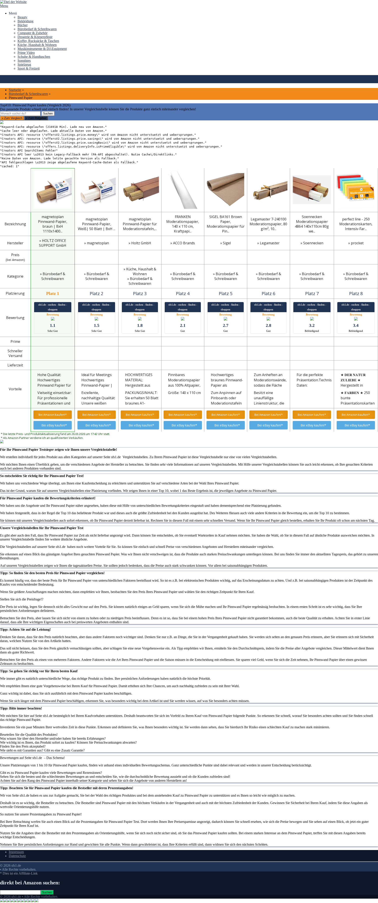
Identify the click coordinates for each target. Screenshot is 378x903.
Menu (4, 6)
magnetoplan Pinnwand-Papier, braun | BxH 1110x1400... (52, 224)
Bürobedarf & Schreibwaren (37, 29)
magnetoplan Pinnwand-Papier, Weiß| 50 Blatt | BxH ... (96, 224)
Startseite (15, 90)
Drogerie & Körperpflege (35, 37)
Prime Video (26, 53)
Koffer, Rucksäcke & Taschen (38, 41)
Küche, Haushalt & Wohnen (37, 45)
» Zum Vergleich (12, 118)
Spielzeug (24, 64)
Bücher (23, 25)
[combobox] (20, 113)
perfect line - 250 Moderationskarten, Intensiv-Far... (355, 224)
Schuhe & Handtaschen (34, 56)
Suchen (48, 113)
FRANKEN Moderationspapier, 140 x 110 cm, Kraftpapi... (182, 224)
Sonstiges (24, 60)
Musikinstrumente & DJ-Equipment (42, 49)
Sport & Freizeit (29, 68)
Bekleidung (25, 21)
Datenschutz (17, 856)
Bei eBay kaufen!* (54, 425)
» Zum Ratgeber (36, 118)
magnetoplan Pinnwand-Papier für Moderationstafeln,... (140, 224)
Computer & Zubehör (32, 33)
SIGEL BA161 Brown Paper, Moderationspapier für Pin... (226, 224)
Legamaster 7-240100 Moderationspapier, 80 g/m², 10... (268, 224)
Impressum (16, 852)
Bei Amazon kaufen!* (52, 415)
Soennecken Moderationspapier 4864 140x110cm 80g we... (312, 224)
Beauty (22, 17)
